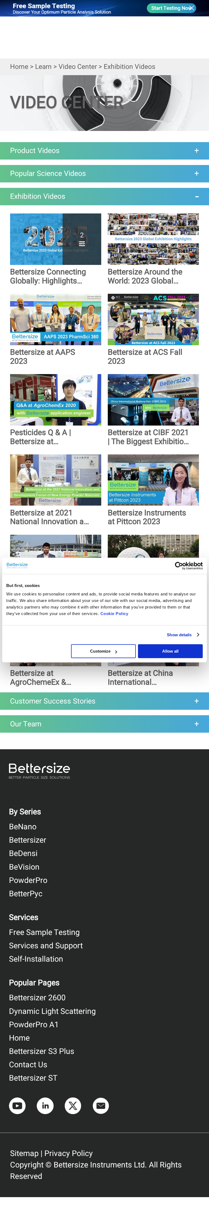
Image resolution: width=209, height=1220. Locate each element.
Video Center (78, 67)
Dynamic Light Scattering (52, 1011)
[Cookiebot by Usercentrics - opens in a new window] (179, 566)
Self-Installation (36, 959)
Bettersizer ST (33, 1078)
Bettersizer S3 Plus (41, 1051)
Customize (100, 651)
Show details (179, 634)
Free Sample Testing (44, 932)
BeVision (24, 867)
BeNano (22, 827)
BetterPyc (25, 894)
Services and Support (46, 946)
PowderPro (28, 880)
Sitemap (24, 1153)
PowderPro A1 (34, 1025)
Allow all (170, 651)
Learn (43, 67)
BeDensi (23, 853)
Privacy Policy (68, 1153)
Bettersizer (27, 840)
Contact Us (28, 1065)
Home (19, 67)
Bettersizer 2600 (37, 998)
